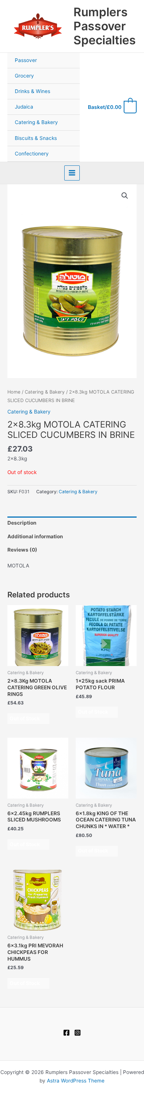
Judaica (24, 107)
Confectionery (32, 154)
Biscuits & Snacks (36, 138)
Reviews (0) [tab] (22, 550)
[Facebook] (66, 1032)
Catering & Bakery (36, 122)
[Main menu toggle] (71, 173)
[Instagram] (77, 1032)
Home (13, 392)
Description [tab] (22, 523)
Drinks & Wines (32, 91)
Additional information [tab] (35, 536)
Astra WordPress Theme (75, 1081)
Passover (26, 60)
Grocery (24, 76)
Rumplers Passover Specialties (104, 26)
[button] (124, 195)
